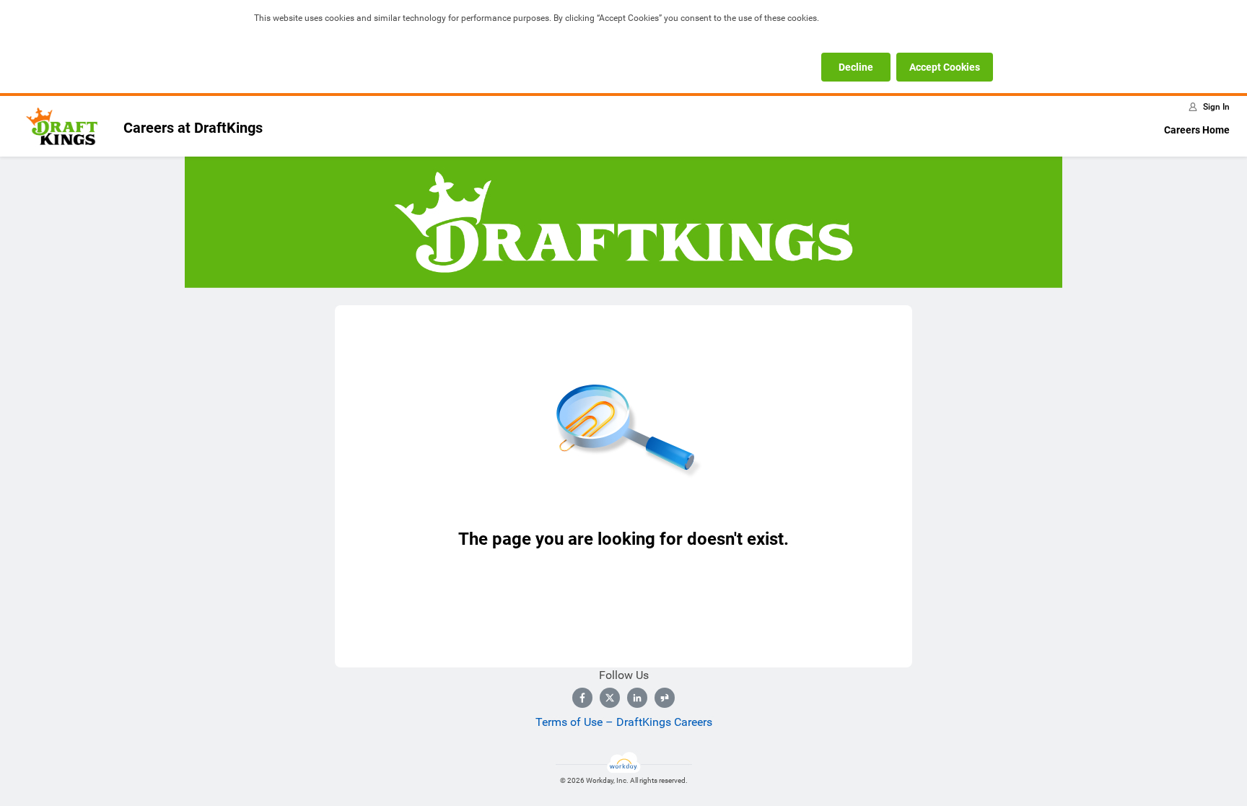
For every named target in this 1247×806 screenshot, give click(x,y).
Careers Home (1197, 130)
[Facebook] (582, 698)
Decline (856, 67)
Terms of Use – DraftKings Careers (623, 722)
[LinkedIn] (637, 698)
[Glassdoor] (665, 698)
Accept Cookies (944, 67)
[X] (610, 698)
